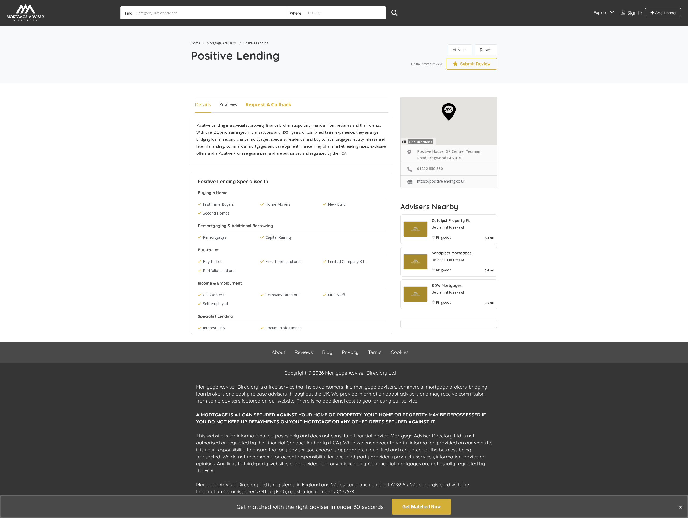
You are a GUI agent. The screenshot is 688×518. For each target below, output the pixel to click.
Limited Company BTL (347, 261)
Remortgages (215, 237)
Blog (327, 352)
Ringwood (444, 237)
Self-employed (215, 303)
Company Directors (282, 294)
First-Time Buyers (218, 204)
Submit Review (474, 63)
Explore (600, 12)
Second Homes (216, 213)
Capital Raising (278, 237)
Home (195, 43)
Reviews (228, 104)
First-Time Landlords (284, 261)
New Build (337, 204)
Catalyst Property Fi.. (451, 220)
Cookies (399, 352)
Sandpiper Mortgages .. (453, 253)
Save (488, 50)
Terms (374, 352)
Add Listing (665, 12)
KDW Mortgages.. (447, 285)
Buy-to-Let (212, 261)
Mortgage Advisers (221, 43)
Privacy (350, 352)
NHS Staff (336, 294)
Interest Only (214, 327)
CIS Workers (213, 294)
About (278, 352)
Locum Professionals (284, 327)
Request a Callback (268, 104)
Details (203, 104)
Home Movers (278, 204)
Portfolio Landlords (219, 270)
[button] (680, 507)
